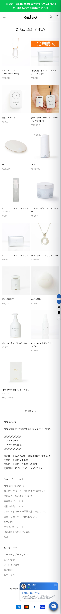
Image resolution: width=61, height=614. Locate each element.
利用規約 (8, 521)
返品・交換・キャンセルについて (20, 516)
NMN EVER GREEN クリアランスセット (15, 391)
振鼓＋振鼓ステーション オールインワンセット (45, 119)
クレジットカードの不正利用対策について (25, 511)
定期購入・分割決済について (18, 496)
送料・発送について (14, 506)
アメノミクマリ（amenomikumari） (11, 72)
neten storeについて (14, 485)
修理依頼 (8, 569)
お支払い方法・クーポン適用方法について (25, 490)
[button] (51, 16)
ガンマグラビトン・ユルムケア (15, 255)
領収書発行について (14, 501)
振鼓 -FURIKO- (8, 299)
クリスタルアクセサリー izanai (44, 255)
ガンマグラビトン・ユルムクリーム (44, 210)
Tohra (33, 164)
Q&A (6, 537)
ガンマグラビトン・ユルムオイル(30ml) (15, 210)
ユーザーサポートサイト (16, 554)
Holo (4, 164)
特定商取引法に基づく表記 (17, 532)
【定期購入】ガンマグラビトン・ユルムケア (43, 72)
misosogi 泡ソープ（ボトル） (15, 343)
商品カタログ (10, 575)
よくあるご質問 (11, 564)
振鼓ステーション (9, 117)
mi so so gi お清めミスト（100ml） (42, 344)
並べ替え (29, 411)
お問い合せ (9, 559)
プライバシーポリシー (15, 527)
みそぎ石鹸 (36, 299)
